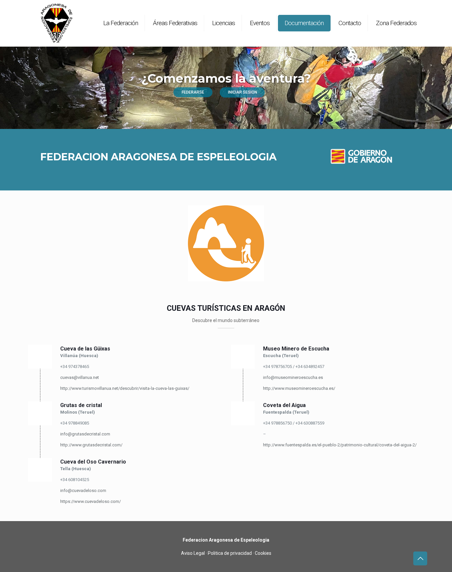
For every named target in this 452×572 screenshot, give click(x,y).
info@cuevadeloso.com (83, 490)
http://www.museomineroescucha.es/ (299, 388)
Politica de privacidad (230, 553)
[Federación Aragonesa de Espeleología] (56, 23)
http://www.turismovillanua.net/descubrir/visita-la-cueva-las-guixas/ (124, 388)
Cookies (263, 553)
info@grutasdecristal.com (85, 433)
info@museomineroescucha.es (293, 377)
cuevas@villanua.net (79, 377)
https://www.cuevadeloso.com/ (90, 501)
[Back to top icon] (420, 558)
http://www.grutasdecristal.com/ (91, 444)
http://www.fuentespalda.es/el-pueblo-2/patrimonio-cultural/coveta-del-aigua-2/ (340, 444)
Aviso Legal (193, 553)
